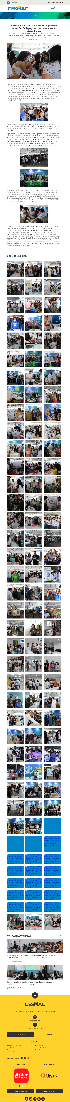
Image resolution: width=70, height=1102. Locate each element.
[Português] (21, 1088)
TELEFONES (49, 1064)
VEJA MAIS (59, 966)
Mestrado (38, 1079)
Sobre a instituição (14, 1075)
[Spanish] (28, 1088)
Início (31, 16)
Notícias (37, 16)
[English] (25, 1088)
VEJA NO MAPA (20, 1064)
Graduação (39, 1075)
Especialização (40, 1077)
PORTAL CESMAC (53, 2)
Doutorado (11, 1082)
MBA (8, 1079)
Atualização (11, 1077)
